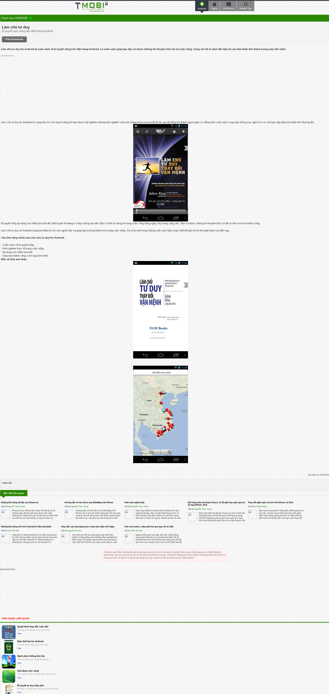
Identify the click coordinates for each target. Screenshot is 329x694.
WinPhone (228, 8)
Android (202, 8)
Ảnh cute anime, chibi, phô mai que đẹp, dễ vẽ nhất (148, 526)
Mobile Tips (245, 8)
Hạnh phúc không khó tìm (31, 656)
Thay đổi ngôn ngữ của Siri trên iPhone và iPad (270, 502)
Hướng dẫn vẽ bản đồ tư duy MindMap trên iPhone (88, 502)
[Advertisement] (160, 82)
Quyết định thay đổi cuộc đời (32, 626)
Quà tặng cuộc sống (28, 671)
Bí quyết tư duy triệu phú (30, 685)
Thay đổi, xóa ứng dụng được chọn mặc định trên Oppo (87, 526)
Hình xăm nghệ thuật (134, 502)
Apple (214, 8)
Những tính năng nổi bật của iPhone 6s (19, 502)
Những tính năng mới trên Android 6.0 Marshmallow (26, 526)
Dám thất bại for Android (30, 641)
